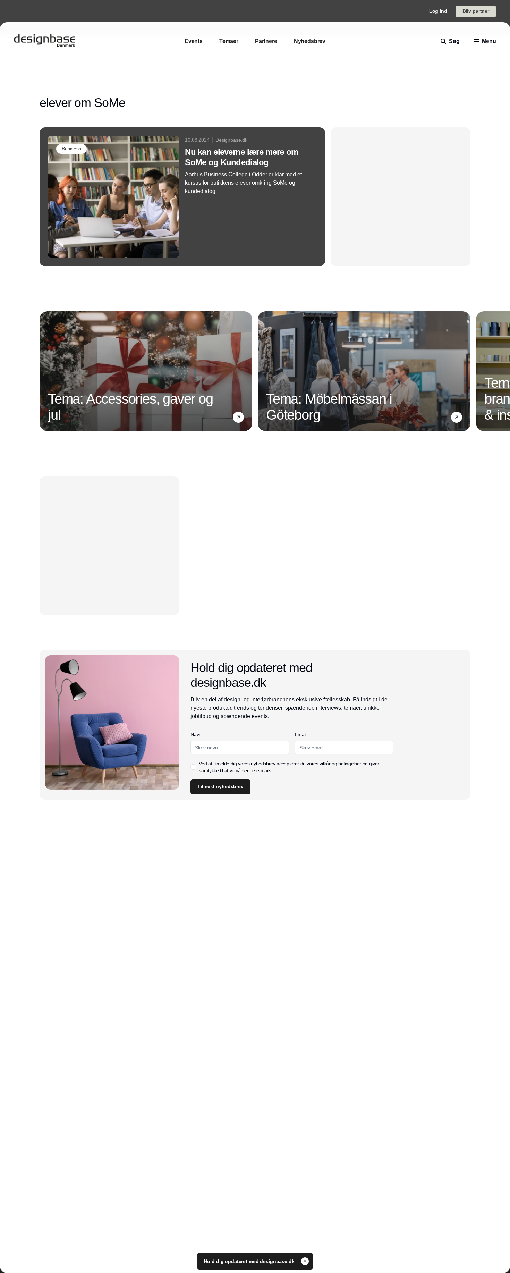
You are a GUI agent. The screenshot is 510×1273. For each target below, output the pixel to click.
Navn (196, 734)
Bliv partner (475, 11)
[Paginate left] (45, 371)
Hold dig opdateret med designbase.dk (250, 1261)
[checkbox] (193, 767)
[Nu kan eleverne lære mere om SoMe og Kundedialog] (182, 196)
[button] (238, 417)
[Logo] (44, 41)
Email (300, 734)
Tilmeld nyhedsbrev (220, 786)
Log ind (438, 11)
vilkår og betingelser (340, 763)
